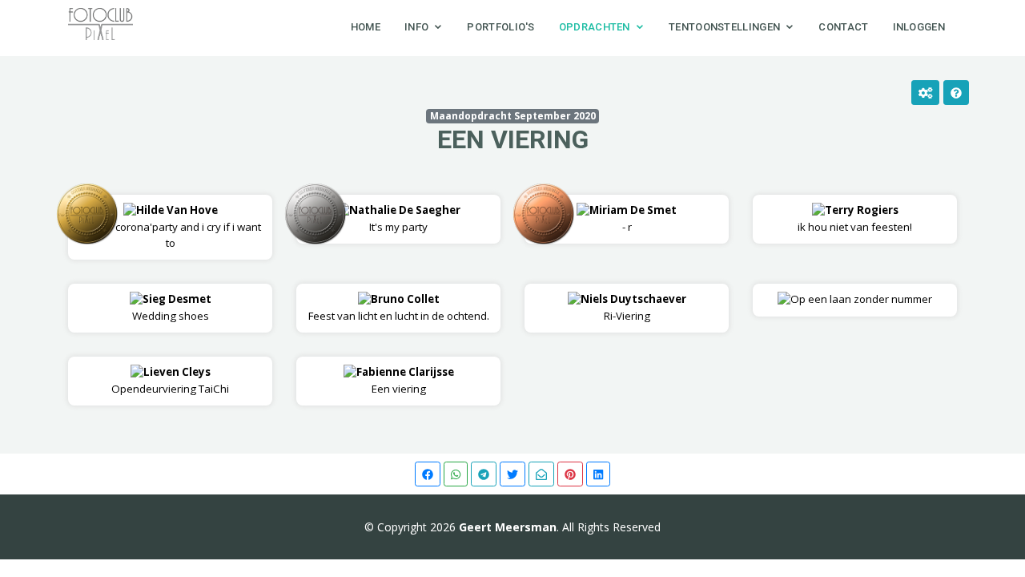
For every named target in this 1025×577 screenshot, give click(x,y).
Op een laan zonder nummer (861, 299)
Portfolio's (500, 27)
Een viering (513, 139)
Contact (843, 27)
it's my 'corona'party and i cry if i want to (170, 226)
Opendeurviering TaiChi (170, 380)
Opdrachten (594, 27)
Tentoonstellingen (724, 27)
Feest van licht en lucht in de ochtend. (398, 307)
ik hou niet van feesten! (855, 218)
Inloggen (919, 27)
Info (416, 27)
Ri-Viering (633, 307)
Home (365, 27)
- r (633, 218)
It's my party (404, 218)
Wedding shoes (171, 307)
